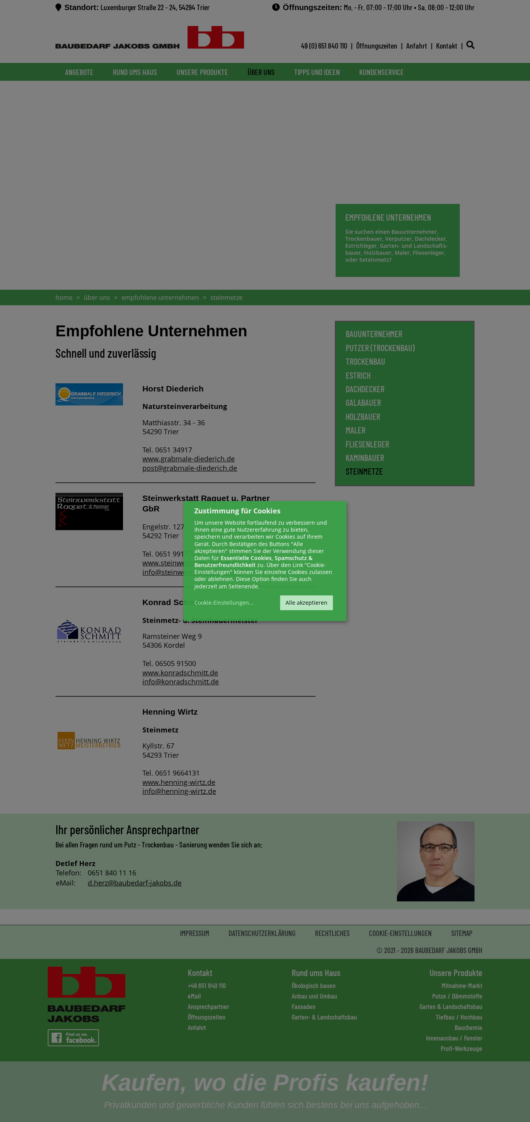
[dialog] (265, 561)
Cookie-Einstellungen (221, 603)
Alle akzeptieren (306, 602)
